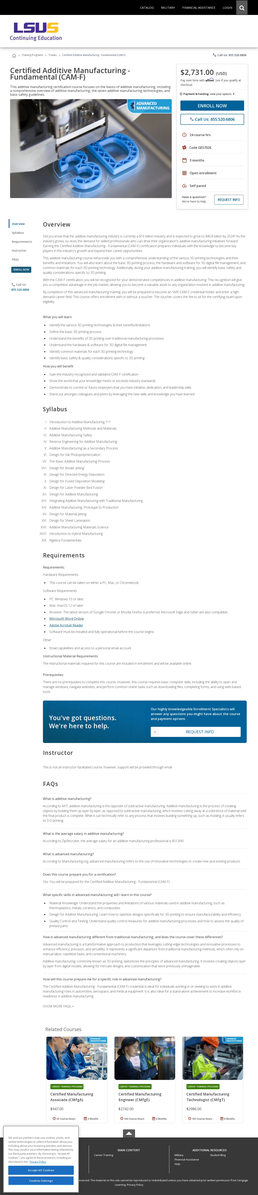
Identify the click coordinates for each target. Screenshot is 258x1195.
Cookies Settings (41, 1180)
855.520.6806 (20, 290)
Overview (18, 224)
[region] (41, 1159)
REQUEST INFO (229, 199)
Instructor (19, 250)
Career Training (103, 1155)
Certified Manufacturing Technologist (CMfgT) (207, 1097)
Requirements (22, 241)
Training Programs (32, 55)
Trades (53, 55)
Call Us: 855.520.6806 (229, 55)
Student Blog (218, 1155)
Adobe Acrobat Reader (66, 625)
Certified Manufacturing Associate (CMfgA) (71, 1097)
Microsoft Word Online (66, 618)
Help (177, 1164)
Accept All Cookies (41, 1170)
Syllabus (18, 233)
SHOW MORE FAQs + (58, 1006)
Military (179, 1155)
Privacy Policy (135, 1185)
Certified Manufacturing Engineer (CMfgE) (140, 1097)
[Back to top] (129, 1149)
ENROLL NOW (212, 106)
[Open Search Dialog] (242, 7)
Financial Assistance (187, 1159)
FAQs (15, 259)
